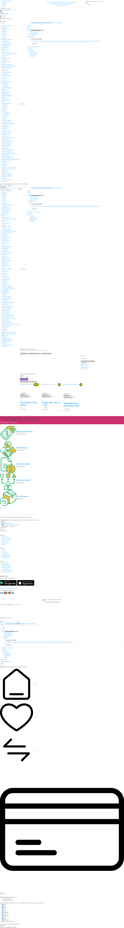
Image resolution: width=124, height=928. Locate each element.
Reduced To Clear (4, 13)
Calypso (31, 350)
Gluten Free (60, 41)
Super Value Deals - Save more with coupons (62, 3)
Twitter (3, 5)
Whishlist (35, 717)
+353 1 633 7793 (100, 1)
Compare (83, 361)
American (45, 41)
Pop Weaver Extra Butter (28, 403)
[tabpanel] (62, 642)
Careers (4, 544)
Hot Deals (23, 104)
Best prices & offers (24, 431)
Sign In (3, 549)
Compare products (6, 557)
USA (86, 369)
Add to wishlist (90, 361)
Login (3, 23)
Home (21, 350)
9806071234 (4, 659)
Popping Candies (84, 41)
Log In (2, 665)
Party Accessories (41, 22)
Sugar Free (51, 41)
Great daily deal (23, 464)
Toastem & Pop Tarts (7, 572)
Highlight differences (8, 900)
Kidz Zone (48, 22)
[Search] (1, 11)
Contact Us (5, 541)
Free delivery (21, 448)
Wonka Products (6, 564)
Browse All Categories (6, 25)
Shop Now (34, 43)
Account (4, 894)
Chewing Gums (75, 41)
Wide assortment (23, 480)
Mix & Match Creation (94, 41)
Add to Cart (24, 379)
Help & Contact (6, 554)
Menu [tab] (2, 624)
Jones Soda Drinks (6, 566)
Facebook (4, 2)
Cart (34, 750)
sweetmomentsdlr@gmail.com (11, 524)
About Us (4, 536)
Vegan (55, 41)
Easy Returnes (22, 496)
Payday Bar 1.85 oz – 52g (51, 403)
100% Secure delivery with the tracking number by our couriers (62, 2)
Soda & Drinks (26, 350)
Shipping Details (6, 556)
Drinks (41, 41)
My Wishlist (5, 552)
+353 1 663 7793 (49, 599)
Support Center (6, 542)
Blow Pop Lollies (6, 567)
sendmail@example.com (7, 661)
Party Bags (33, 22)
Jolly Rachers (5, 562)
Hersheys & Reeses (6, 570)
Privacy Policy (5, 538)
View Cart (4, 551)
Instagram (4, 4)
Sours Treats (5, 569)
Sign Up (2, 663)
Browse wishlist (46, 396)
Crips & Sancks (67, 41)
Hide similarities (7, 898)
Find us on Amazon (6, 0)
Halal (38, 41)
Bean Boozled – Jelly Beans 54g (71, 404)
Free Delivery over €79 (62, 5)
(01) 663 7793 (8, 523)
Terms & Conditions (7, 539)
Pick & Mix (33, 41)
